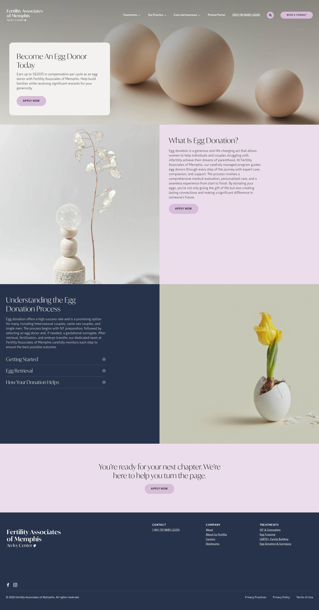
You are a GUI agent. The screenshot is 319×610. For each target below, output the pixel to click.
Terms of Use (304, 597)
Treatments (130, 15)
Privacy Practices (255, 597)
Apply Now (31, 101)
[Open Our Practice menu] (165, 15)
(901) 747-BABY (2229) (246, 15)
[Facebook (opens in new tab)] (8, 585)
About (209, 530)
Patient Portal (216, 15)
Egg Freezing (267, 534)
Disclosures (212, 544)
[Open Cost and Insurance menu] (199, 15)
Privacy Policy (281, 597)
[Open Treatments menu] (139, 15)
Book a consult (297, 15)
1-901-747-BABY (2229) (166, 530)
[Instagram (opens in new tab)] (15, 585)
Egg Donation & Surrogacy (275, 544)
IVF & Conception (270, 530)
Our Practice (155, 15)
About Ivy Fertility (216, 534)
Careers (210, 539)
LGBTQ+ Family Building (274, 539)
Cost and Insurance (185, 15)
